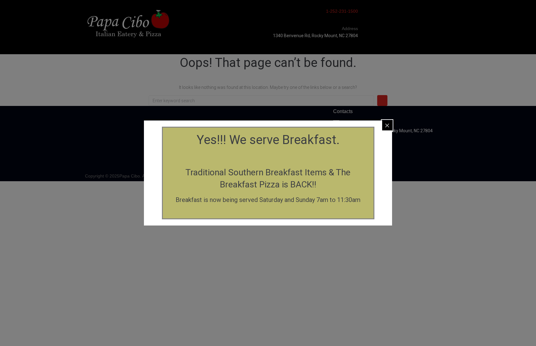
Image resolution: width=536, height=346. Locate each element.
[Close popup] (387, 125)
